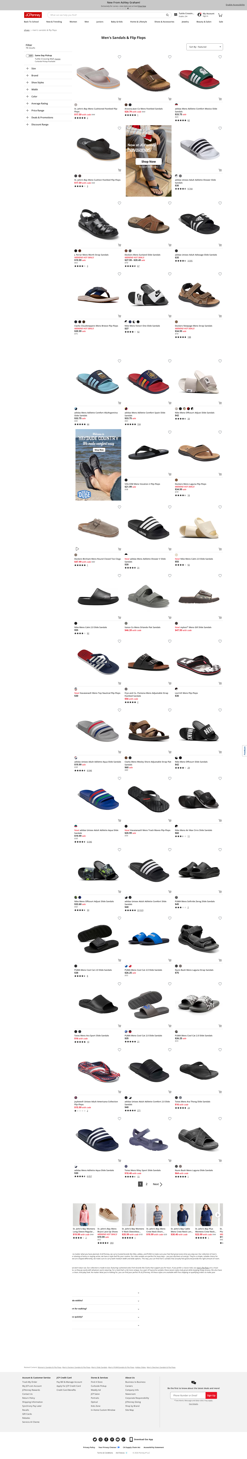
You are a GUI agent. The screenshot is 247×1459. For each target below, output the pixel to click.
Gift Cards (27, 1414)
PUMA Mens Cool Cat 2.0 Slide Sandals (93, 970)
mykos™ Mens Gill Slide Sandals (193, 627)
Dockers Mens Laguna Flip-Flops (190, 484)
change (57, 59)
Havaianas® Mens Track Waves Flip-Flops (147, 830)
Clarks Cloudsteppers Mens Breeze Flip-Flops (96, 325)
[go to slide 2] (120, 8)
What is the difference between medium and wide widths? (54, 1300)
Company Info (132, 1390)
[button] (149, 161)
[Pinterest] (112, 1439)
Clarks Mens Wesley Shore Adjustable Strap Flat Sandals (148, 763)
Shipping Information (32, 1402)
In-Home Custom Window (103, 1410)
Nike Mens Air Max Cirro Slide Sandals (193, 830)
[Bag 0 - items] (220, 15)
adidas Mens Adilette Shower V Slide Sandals (145, 560)
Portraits (95, 1398)
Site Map (129, 1410)
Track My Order (29, 1382)
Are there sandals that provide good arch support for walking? (56, 1308)
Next (156, 1184)
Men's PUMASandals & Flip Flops (121, 1367)
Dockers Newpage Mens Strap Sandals (193, 325)
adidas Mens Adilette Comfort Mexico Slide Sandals (196, 110)
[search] (168, 15)
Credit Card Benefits (66, 1390)
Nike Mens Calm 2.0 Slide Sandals (194, 558)
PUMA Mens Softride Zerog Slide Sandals (195, 901)
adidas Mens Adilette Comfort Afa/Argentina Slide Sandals (96, 414)
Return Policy (28, 1398)
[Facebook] (106, 1439)
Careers (129, 1386)
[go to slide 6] (130, 8)
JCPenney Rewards (31, 1390)
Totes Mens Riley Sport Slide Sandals (143, 1170)
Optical (94, 1402)
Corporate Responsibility (137, 1398)
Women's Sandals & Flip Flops (49, 1367)
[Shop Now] (149, 161)
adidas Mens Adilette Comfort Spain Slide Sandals (145, 414)
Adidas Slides (140, 1367)
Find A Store (96, 1382)
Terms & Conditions (105, 1453)
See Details (193, 1404)
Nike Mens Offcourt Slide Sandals (191, 761)
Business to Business (135, 1382)
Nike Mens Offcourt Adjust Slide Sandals (194, 412)
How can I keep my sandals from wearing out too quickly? (54, 1316)
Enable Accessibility (235, 4)
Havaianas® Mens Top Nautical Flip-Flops (97, 693)
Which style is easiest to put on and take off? (47, 1325)
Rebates (26, 1418)
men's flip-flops (203, 1268)
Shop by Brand (132, 1406)
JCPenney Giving (133, 1402)
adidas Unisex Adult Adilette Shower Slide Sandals (195, 181)
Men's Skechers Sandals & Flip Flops (161, 1367)
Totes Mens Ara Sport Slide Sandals (91, 1035)
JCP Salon (95, 1394)
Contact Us (27, 1394)
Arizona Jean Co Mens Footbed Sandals (144, 108)
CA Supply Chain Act (131, 1447)
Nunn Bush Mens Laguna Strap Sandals (194, 970)
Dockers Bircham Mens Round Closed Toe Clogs (97, 558)
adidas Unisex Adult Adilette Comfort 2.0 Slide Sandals (147, 1103)
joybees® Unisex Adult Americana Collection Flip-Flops (96, 1103)
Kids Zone (95, 1406)
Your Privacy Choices (107, 1447)
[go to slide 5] (128, 8)
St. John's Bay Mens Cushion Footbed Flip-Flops (97, 179)
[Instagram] (101, 1439)
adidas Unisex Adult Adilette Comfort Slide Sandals (145, 903)
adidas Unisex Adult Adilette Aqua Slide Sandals (97, 761)
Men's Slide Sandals (99, 1367)
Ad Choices (120, 1453)
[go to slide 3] (123, 8)
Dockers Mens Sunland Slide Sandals (142, 254)
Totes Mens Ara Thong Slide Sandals (192, 1101)
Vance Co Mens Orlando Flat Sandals (142, 627)
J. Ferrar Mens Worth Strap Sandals (91, 254)
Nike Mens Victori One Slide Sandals (142, 325)
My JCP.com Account (32, 1386)
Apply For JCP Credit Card (69, 1386)
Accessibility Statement (154, 1447)
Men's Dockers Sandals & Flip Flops (76, 1367)
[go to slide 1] (117, 8)
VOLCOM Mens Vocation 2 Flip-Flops (142, 484)
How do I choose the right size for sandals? (46, 1292)
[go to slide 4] (125, 8)
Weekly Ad (96, 1390)
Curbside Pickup (98, 1386)
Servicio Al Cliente (30, 1422)
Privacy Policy (89, 1447)
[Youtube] (118, 1439)
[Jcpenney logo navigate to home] (33, 15)
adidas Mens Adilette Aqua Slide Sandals (94, 1170)
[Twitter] (95, 1439)
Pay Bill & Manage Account (69, 1382)
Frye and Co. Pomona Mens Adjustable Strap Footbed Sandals (146, 694)
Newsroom (130, 1394)
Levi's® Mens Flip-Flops (186, 693)
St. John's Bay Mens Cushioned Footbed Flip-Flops (96, 110)
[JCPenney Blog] (124, 1439)
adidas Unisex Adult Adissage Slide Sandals (196, 254)
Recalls (25, 1410)
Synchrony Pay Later (32, 1406)
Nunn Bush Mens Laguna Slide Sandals (194, 1170)
